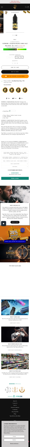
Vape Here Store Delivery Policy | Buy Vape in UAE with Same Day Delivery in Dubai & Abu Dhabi (15, 153)
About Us (15, 401)
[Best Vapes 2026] (15, 307)
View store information (7, 84)
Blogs (15, 413)
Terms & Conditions (15, 407)
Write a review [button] (15, 178)
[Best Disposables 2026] (15, 334)
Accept (14, 436)
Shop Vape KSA (15, 411)
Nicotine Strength (15, 54)
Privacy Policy (7, 432)
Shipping (13, 47)
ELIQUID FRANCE (15, 41)
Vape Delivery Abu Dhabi (15, 416)
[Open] (3, 223)
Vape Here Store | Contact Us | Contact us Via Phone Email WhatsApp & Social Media (15, 158)
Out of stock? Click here (16, 76)
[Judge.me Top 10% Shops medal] (22, 390)
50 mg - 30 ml (19, 57)
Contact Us (15, 403)
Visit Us (15, 405)
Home (15, 39)
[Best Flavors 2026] (15, 361)
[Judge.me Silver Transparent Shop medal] (8, 390)
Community (15, 409)
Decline (14, 439)
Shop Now (15, 222)
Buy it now (15, 71)
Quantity (15, 60)
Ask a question (15, 163)
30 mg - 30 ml (11, 57)
